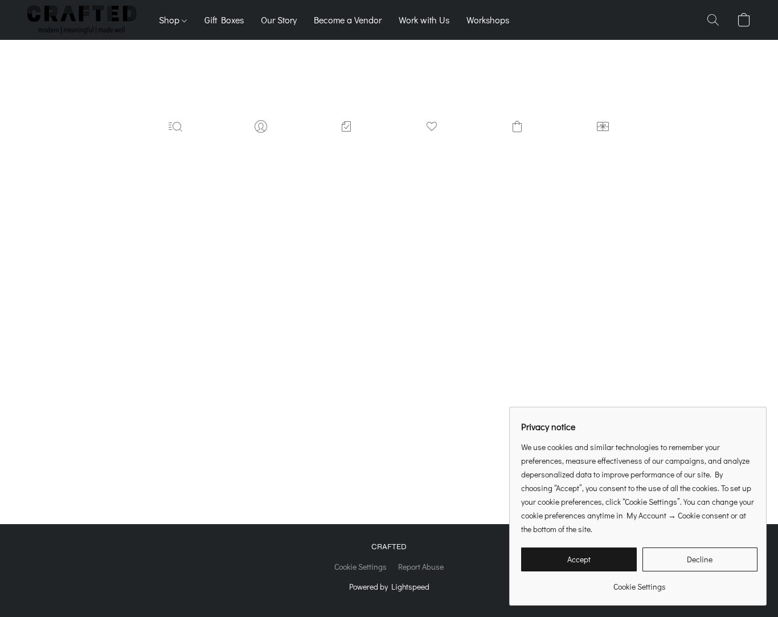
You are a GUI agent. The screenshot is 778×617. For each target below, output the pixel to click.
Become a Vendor (348, 20)
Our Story (279, 20)
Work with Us (424, 20)
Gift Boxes (224, 20)
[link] (639, 582)
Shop (170, 20)
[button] (81, 20)
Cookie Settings (360, 566)
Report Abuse (421, 566)
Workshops (487, 20)
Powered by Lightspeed (389, 586)
